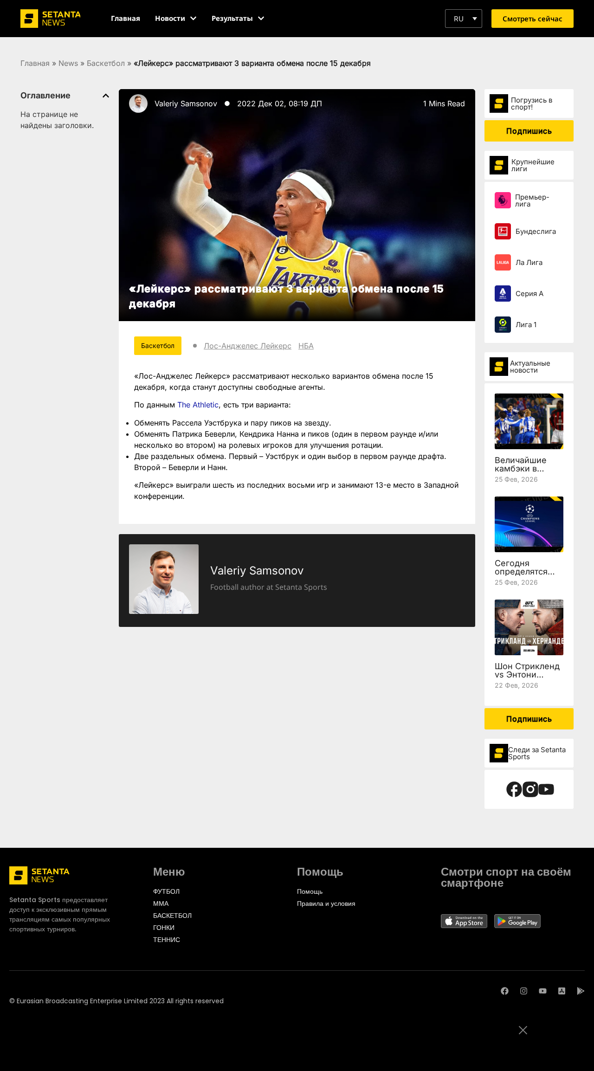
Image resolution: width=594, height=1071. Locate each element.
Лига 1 (526, 324)
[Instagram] (524, 991)
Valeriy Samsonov (186, 103)
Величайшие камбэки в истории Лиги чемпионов (523, 472)
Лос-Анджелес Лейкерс (247, 345)
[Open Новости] (193, 18)
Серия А (529, 293)
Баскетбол (106, 63)
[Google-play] (581, 991)
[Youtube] (543, 991)
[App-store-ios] (562, 991)
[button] (463, 18)
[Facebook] (505, 991)
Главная (35, 63)
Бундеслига (536, 231)
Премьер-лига (532, 200)
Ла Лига (529, 262)
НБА (306, 345)
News (68, 63)
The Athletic (198, 404)
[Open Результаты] (261, 18)
